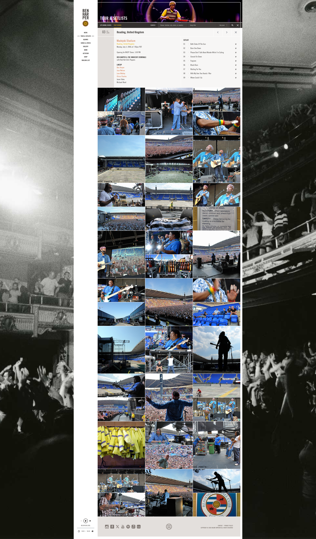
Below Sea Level (85, 525)
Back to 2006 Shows (235, 32)
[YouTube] (123, 527)
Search (232, 25)
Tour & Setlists (86, 36)
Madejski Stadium (126, 40)
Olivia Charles (122, 76)
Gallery (85, 46)
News (85, 33)
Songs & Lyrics (86, 43)
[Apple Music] (133, 527)
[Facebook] (112, 527)
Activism (86, 53)
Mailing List (86, 60)
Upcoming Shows (105, 25)
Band (85, 50)
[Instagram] (107, 527)
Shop (85, 57)
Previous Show (217, 32)
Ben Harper (120, 67)
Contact (220, 525)
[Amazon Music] (139, 527)
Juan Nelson (121, 70)
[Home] (86, 17)
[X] (117, 527)
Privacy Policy (228, 525)
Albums (85, 40)
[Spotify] (128, 527)
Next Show (226, 32)
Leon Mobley (121, 73)
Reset (237, 25)
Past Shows (117, 25)
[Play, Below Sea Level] (85, 521)
